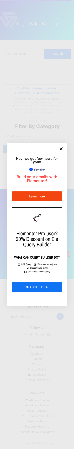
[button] (61, 149)
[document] (37, 224)
